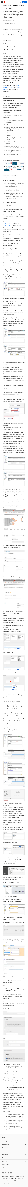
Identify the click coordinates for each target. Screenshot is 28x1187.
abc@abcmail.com (7, 223)
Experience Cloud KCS (18, 5)
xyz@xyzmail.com (7, 225)
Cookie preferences (18, 1178)
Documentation (7, 5)
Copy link (13, 23)
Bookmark (7, 23)
